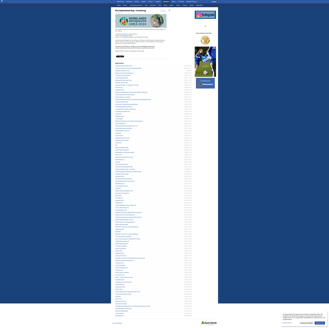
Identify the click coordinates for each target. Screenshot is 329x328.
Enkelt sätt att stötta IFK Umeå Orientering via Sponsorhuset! (130, 258)
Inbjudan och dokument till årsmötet (124, 73)
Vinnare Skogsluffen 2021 (121, 186)
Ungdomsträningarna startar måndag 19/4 (125, 205)
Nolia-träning (118, 299)
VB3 (116, 145)
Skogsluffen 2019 (119, 284)
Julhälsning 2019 (119, 263)
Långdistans (125, 35)
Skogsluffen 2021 (119, 200)
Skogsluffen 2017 (119, 315)
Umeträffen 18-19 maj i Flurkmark (123, 282)
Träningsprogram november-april (123, 308)
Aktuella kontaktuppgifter (121, 311)
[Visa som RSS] (169, 10)
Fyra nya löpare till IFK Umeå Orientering (125, 94)
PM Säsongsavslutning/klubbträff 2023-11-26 (126, 126)
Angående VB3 (119, 202)
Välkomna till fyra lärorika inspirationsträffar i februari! (128, 217)
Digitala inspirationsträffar (121, 224)
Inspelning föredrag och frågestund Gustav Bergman (128, 212)
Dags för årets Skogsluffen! (122, 150)
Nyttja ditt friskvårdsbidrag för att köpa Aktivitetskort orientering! (131, 92)
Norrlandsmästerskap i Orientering (130, 10)
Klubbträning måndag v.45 (121, 243)
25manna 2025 (118, 87)
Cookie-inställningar (117, 323)
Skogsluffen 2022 (119, 176)
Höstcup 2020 (118, 251)
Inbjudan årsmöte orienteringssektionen (125, 214)
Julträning (117, 162)
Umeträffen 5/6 (119, 198)
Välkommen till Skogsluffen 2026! (123, 66)
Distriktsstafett (126, 37)
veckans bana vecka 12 (121, 255)
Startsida (121, 1)
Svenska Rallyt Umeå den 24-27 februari (125, 181)
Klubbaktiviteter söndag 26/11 (122, 130)
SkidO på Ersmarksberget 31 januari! (124, 219)
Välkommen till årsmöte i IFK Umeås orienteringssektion (129, 121)
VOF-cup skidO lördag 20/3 (122, 207)
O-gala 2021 (118, 188)
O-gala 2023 (118, 133)
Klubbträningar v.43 (120, 183)
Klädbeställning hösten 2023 (122, 138)
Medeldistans (140, 37)
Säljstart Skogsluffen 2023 (121, 147)
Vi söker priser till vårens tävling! (123, 294)
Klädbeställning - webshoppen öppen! (124, 152)
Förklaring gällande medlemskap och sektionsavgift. (128, 171)
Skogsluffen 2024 (119, 116)
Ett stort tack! (118, 142)
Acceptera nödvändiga (306, 323)
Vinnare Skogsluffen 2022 (121, 164)
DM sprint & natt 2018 (120, 301)
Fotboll (150, 1)
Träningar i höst (119, 270)
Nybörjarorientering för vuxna (122, 70)
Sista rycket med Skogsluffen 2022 (124, 166)
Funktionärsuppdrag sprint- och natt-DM (125, 169)
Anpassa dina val (287, 322)
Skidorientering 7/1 (120, 159)
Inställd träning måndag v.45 (122, 241)
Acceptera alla (320, 323)
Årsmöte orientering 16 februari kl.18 (124, 260)
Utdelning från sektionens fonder (123, 80)
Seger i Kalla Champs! (120, 248)
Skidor (173, 1)
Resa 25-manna (119, 135)
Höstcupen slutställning (121, 246)
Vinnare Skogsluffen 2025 (121, 78)
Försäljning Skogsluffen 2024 (122, 111)
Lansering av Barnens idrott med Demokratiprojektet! (128, 68)
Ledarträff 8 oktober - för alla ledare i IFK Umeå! (127, 85)
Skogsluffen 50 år (119, 279)
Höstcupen (118, 296)
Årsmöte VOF (118, 154)
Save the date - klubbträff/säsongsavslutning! (126, 104)
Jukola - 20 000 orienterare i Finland (124, 277)
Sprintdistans (124, 34)
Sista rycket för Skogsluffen (122, 193)
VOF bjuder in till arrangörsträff (122, 75)
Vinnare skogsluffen (120, 123)
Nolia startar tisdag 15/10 (121, 267)
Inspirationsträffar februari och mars (124, 157)
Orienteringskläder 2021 (121, 210)
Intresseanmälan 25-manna (122, 140)
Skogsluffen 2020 (119, 253)
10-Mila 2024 (118, 114)
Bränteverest (118, 195)
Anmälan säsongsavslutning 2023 (123, 128)
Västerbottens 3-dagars (121, 303)
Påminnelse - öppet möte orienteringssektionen (127, 227)
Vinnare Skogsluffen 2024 (121, 102)
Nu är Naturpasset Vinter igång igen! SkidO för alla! (127, 291)
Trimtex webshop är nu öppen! (122, 97)
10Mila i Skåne (118, 289)
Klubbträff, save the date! (121, 82)
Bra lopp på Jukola (120, 275)
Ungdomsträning (119, 313)
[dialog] (304, 318)
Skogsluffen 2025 (119, 90)
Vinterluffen (118, 231)
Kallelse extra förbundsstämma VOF (124, 190)
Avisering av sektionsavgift (122, 174)
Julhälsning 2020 (119, 229)
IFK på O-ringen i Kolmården (122, 272)
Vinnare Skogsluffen (120, 265)
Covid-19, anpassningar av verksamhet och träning (127, 239)
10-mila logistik (119, 118)
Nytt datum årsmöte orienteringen (123, 178)
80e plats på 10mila (120, 287)
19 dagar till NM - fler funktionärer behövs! (125, 109)
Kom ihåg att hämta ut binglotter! (123, 236)
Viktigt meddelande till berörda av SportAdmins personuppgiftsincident (133, 99)
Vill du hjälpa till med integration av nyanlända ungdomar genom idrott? (132, 306)
